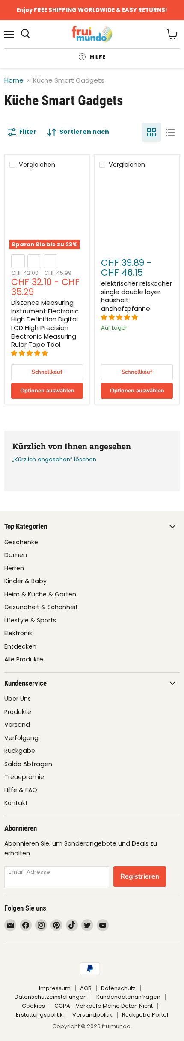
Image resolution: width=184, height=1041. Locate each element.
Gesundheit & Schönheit (41, 607)
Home (14, 80)
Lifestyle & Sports (30, 620)
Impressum (55, 988)
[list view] (170, 132)
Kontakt (16, 803)
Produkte (17, 712)
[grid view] (151, 132)
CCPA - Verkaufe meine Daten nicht (103, 1006)
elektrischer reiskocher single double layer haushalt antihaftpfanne (136, 296)
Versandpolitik (92, 1015)
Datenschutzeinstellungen (51, 997)
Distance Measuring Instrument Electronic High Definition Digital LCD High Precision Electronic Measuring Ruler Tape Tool (45, 323)
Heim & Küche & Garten (40, 594)
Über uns (17, 698)
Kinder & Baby (25, 581)
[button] (30, 353)
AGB (86, 988)
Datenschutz (118, 988)
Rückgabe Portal (145, 1015)
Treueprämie (24, 777)
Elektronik (18, 633)
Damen (15, 555)
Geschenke (21, 542)
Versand (17, 724)
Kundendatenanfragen (128, 997)
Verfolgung (21, 738)
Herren (14, 568)
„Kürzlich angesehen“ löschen (54, 459)
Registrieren (139, 876)
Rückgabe (19, 750)
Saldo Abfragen (28, 764)
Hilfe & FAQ (20, 790)
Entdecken (20, 646)
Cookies (33, 1006)
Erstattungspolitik (39, 1015)
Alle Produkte (23, 659)
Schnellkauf (47, 372)
